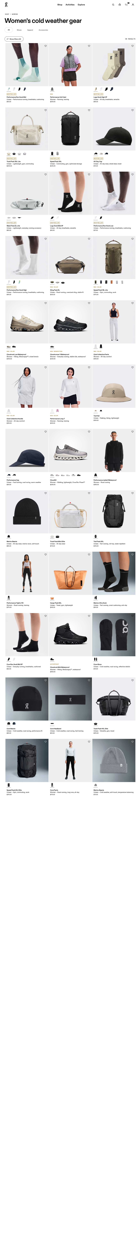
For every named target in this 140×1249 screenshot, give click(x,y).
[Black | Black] (14, 346)
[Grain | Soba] (8, 346)
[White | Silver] (52, 410)
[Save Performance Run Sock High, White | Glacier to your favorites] (46, 239)
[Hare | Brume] (95, 89)
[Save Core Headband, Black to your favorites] (89, 680)
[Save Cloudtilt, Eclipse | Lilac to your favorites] (89, 432)
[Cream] (8, 153)
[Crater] (95, 346)
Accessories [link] (43, 30)
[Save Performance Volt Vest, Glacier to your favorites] (89, 46)
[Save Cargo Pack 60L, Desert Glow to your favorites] (89, 555)
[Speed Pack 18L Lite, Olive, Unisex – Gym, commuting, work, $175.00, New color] (113, 257)
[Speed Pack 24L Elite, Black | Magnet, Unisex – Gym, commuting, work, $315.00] (26, 760)
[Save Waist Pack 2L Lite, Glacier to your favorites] (46, 174)
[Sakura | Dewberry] (57, 410)
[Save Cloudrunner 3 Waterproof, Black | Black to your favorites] (89, 303)
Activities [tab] (70, 4)
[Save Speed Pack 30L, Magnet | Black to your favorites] (89, 110)
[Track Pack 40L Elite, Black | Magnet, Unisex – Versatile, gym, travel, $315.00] (113, 699)
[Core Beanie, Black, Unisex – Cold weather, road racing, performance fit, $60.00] (26, 699)
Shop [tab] (59, 4)
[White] (101, 89)
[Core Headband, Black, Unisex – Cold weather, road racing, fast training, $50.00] (70, 699)
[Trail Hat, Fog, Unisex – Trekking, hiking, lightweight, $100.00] (113, 386)
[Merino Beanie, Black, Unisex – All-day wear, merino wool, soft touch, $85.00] (26, 511)
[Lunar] (95, 785)
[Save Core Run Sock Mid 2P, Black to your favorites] (46, 616)
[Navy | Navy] (24, 89)
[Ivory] (101, 153)
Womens (15, 14)
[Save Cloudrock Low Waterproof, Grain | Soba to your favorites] (46, 303)
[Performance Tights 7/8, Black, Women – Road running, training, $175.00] (26, 573)
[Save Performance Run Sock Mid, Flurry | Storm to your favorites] (46, 46)
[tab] (113, 4)
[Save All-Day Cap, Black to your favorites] (132, 110)
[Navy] (111, 89)
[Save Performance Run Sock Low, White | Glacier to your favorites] (132, 174)
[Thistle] (24, 153)
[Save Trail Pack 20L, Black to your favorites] (132, 493)
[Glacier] (52, 89)
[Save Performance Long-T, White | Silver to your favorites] (89, 367)
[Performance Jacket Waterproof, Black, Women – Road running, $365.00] (113, 450)
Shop (7, 14)
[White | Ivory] (68, 475)
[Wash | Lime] (19, 282)
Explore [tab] (81, 4)
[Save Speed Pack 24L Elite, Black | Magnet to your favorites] (46, 742)
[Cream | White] (52, 536)
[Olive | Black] (52, 282)
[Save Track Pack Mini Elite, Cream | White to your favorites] (89, 493)
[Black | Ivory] (73, 475)
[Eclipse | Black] (78, 475)
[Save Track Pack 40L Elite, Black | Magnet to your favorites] (132, 680)
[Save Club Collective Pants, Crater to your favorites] (132, 303)
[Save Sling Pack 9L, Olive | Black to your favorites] (89, 239)
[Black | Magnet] (57, 536)
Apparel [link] (30, 30)
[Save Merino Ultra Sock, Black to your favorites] (132, 555)
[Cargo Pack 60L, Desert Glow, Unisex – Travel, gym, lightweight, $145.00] (70, 573)
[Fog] (95, 410)
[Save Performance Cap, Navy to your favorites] (46, 432)
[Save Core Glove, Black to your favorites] (132, 616)
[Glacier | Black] (57, 153)
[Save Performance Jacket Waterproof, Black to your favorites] (132, 432)
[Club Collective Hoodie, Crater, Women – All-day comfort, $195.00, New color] (26, 386)
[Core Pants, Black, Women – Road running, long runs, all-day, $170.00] (70, 760)
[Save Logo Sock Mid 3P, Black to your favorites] (89, 174)
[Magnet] (14, 153)
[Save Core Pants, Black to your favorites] (89, 742)
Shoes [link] (19, 30)
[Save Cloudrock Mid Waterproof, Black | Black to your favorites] (89, 616)
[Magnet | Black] (52, 153)
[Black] (106, 89)
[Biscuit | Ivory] (57, 475)
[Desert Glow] (111, 282)
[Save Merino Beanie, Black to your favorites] (46, 493)
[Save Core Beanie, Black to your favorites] (46, 680)
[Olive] (95, 282)
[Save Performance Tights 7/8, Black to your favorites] (46, 555)
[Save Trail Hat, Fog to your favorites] (132, 367)
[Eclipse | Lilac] (52, 475)
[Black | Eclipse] (19, 89)
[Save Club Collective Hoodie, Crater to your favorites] (46, 367)
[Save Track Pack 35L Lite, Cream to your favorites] (46, 110)
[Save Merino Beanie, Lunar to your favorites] (132, 742)
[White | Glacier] (14, 89)
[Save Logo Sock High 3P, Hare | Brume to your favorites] (132, 46)
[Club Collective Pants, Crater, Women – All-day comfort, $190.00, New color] (113, 321)
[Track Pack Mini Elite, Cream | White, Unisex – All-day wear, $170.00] (70, 511)
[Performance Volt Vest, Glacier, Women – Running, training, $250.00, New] (70, 64)
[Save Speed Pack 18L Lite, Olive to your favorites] (132, 239)
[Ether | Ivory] (62, 475)
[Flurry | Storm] (8, 89)
